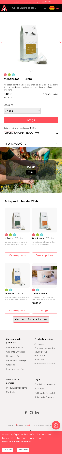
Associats (39, 344)
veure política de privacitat (16, 441)
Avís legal (39, 388)
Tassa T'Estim (39, 293)
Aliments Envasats (15, 352)
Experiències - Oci (15, 369)
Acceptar (23, 450)
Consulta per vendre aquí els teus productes (44, 352)
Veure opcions (17, 255)
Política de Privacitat (44, 393)
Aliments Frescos (14, 347)
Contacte (10, 392)
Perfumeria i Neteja (16, 360)
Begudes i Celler (14, 356)
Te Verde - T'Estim (14, 293)
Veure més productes (31, 319)
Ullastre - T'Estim (14, 238)
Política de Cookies (43, 397)
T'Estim (33, 128)
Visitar (31, 172)
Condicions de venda (44, 384)
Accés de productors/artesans (44, 361)
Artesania (10, 364)
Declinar (8, 450)
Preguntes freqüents (16, 388)
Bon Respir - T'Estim (43, 238)
